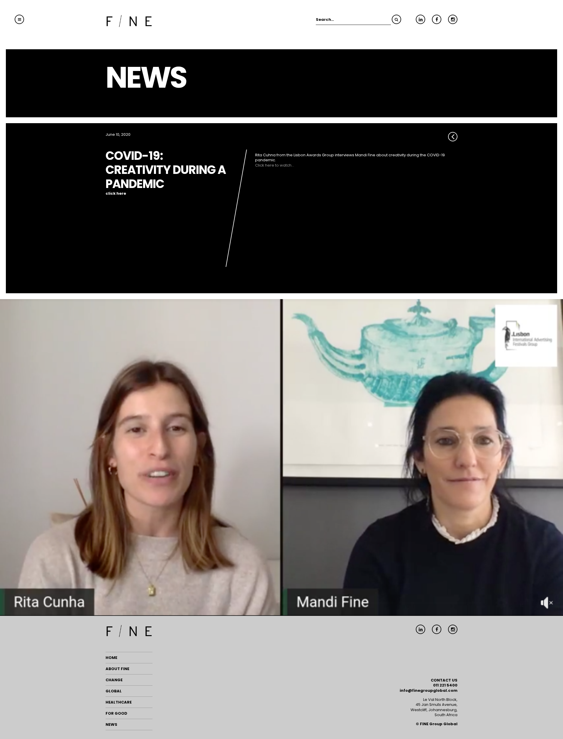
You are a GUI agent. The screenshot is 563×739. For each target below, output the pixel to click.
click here (116, 193)
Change (114, 680)
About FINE (117, 669)
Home (111, 657)
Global (114, 691)
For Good (116, 713)
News (111, 724)
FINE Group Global (438, 724)
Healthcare (119, 702)
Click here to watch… (274, 165)
